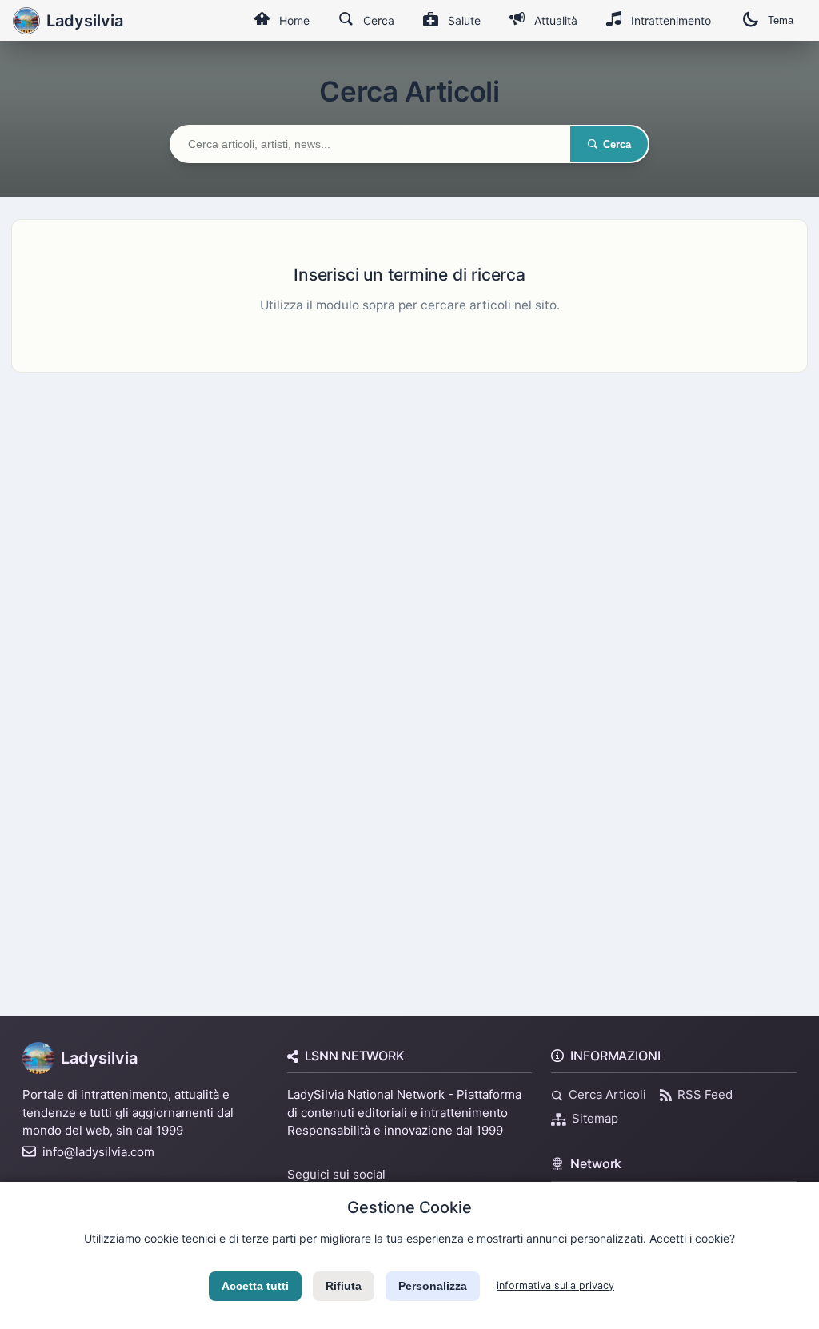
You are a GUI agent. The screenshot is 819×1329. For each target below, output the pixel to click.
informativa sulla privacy (555, 1285)
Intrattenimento (671, 20)
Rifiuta (344, 1285)
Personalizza (432, 1285)
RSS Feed (705, 1094)
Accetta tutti (255, 1285)
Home (294, 20)
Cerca (378, 20)
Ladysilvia (99, 1058)
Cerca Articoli (607, 1094)
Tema (780, 20)
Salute (464, 20)
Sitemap (595, 1118)
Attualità (555, 20)
